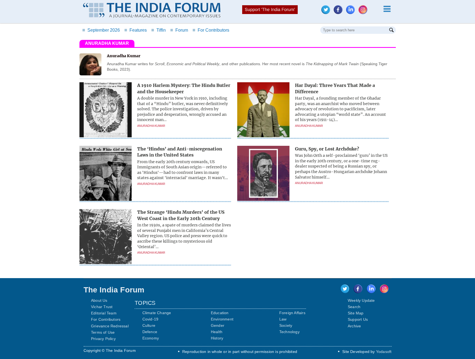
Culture (148, 325)
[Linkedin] (352, 12)
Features (135, 30)
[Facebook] (339, 12)
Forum (179, 30)
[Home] (151, 11)
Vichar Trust (101, 307)
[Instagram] (364, 12)
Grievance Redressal (110, 326)
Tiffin (158, 30)
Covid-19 (150, 319)
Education (220, 313)
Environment (222, 319)
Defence (149, 332)
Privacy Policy (103, 338)
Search (354, 307)
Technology (289, 332)
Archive (354, 326)
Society (285, 325)
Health (216, 332)
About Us (99, 300)
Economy (150, 338)
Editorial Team (104, 313)
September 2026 (101, 30)
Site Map (356, 313)
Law (283, 319)
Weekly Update (361, 300)
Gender (217, 325)
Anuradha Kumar (151, 125)
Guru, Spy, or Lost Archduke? (327, 149)
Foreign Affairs (292, 313)
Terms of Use (103, 332)
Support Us (358, 319)
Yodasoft (384, 351)
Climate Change (156, 313)
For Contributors (210, 30)
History (217, 338)
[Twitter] (327, 12)
